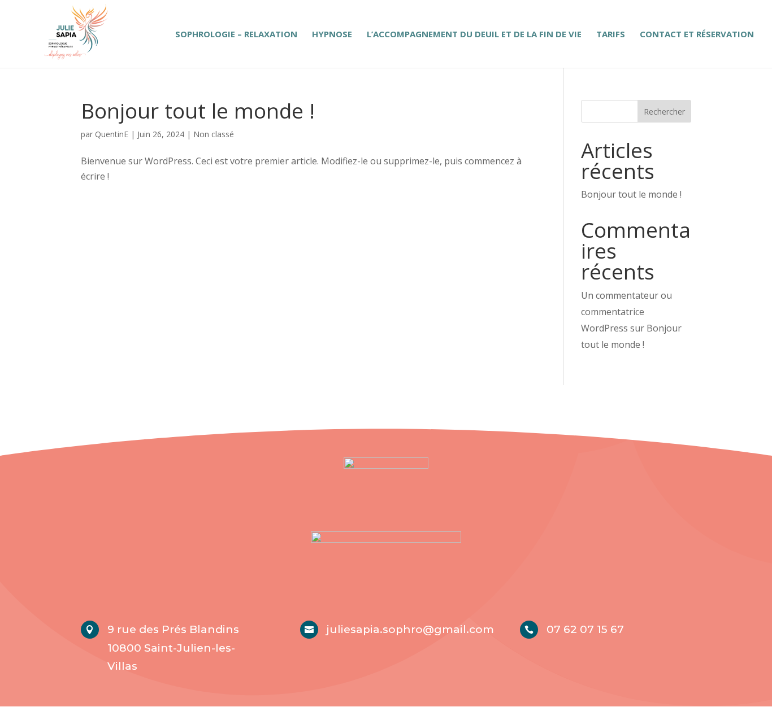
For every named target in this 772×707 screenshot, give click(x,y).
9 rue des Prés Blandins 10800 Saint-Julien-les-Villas (173, 648)
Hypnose (332, 35)
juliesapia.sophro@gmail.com (410, 629)
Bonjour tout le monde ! (198, 110)
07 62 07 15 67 (585, 629)
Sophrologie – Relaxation (236, 35)
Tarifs (610, 35)
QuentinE (111, 134)
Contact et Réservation (697, 35)
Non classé (213, 134)
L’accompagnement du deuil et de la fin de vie (474, 35)
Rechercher (664, 111)
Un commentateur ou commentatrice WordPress (626, 311)
